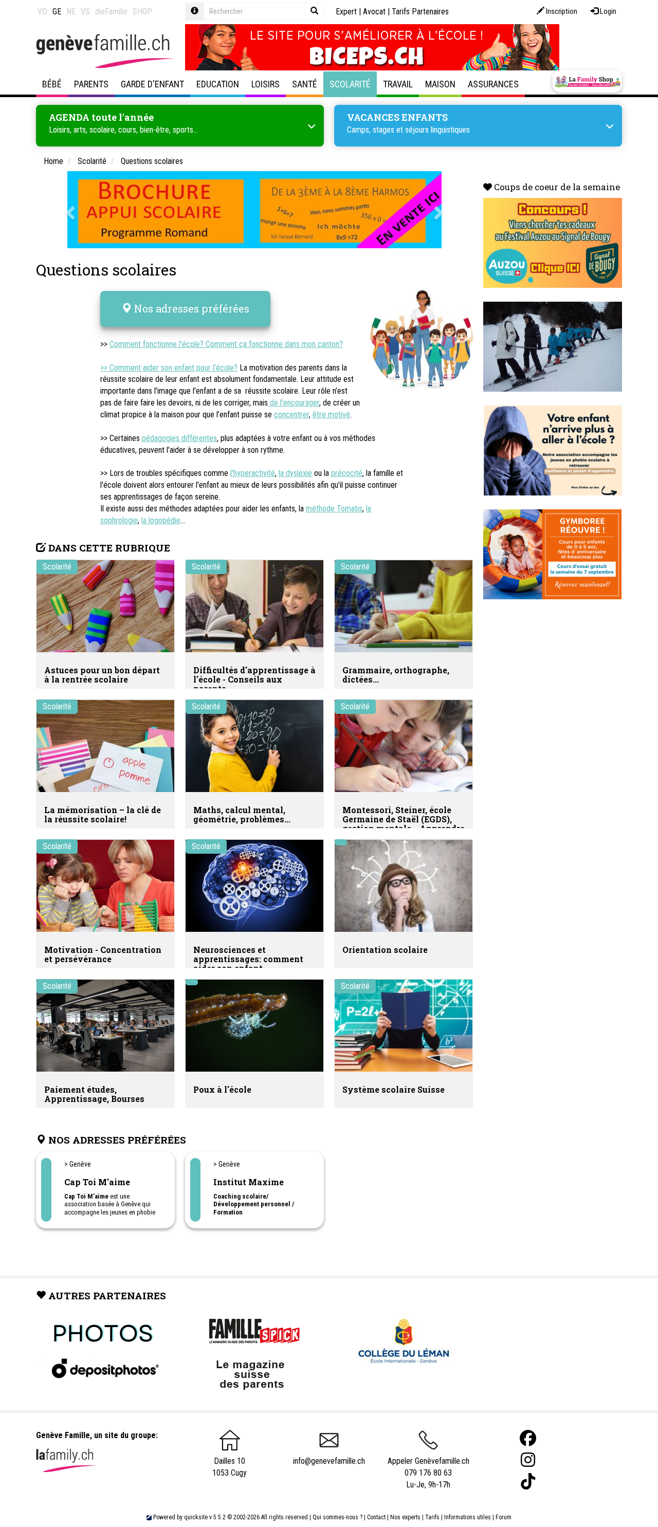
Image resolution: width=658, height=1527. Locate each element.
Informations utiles (467, 1517)
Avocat (374, 11)
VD (42, 11)
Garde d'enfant (152, 84)
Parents (91, 84)
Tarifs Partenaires (420, 11)
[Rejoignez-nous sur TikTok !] (528, 1481)
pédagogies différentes (179, 438)
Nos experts (405, 1517)
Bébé (52, 84)
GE (56, 11)
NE (71, 11)
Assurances (493, 84)
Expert (346, 11)
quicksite (196, 1517)
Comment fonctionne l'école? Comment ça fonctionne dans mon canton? (226, 344)
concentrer (291, 414)
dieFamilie (111, 11)
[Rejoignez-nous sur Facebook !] (528, 1438)
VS (85, 11)
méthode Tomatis (334, 508)
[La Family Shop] (587, 81)
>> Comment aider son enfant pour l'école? (168, 368)
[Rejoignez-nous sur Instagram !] (528, 1460)
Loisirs (265, 84)
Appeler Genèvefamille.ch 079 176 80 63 (428, 1467)
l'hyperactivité (252, 473)
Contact (376, 1517)
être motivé (331, 414)
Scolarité (350, 84)
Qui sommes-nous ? (337, 1517)
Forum (503, 1517)
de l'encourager (293, 403)
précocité (346, 473)
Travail (398, 84)
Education (217, 84)
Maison (440, 84)
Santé (304, 84)
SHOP (142, 11)
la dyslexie (295, 473)
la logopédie (160, 520)
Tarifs (432, 1517)
